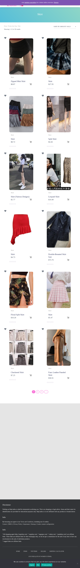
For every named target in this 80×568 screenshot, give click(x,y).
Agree (32, 565)
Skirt (12, 77)
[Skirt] (59, 56)
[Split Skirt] (59, 114)
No (38, 565)
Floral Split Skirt (17, 315)
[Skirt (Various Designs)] (21, 172)
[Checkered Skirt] (21, 347)
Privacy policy (46, 565)
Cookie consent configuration (45, 524)
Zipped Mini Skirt (18, 81)
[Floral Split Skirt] (21, 290)
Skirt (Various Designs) (20, 197)
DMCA (10, 524)
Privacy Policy (17, 524)
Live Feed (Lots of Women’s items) (40, 556)
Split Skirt (52, 139)
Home (5, 26)
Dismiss (56, 2)
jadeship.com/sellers (30, 2)
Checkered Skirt (17, 372)
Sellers (43, 551)
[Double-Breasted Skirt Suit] (59, 229)
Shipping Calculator (56, 551)
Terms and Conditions (27, 522)
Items (25, 551)
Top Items (34, 551)
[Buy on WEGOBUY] (31, 84)
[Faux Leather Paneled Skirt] (59, 347)
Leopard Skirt (53, 197)
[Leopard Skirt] (59, 172)
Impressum (26, 524)
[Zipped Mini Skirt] (21, 56)
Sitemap (33, 524)
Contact (4, 524)
